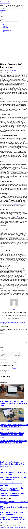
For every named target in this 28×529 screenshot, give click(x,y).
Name (2, 345)
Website (2, 350)
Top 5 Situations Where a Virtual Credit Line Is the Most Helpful (12, 434)
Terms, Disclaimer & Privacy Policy (18, 527)
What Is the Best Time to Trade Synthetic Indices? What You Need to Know (13, 403)
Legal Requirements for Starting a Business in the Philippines (12, 494)
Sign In (2, 11)
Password (2, 20)
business (10, 322)
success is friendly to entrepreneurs (13, 216)
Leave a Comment (12, 70)
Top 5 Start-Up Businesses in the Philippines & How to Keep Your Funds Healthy (12, 464)
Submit (2, 22)
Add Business (3, 10)
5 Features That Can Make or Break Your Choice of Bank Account (13, 442)
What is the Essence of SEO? (10, 523)
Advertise (7, 527)
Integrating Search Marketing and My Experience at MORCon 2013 (12, 518)
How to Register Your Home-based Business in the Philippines (12, 489)
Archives (2, 527)
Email (2, 347)
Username (2, 19)
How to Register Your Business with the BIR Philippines (13, 478)
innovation (2, 323)
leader (6, 323)
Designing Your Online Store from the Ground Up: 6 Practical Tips (14, 426)
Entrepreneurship (4, 322)
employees (16, 204)
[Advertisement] (14, 47)
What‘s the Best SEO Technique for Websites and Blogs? (13, 513)
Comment (2, 333)
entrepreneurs (22, 322)
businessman (15, 322)
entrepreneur (23, 72)
